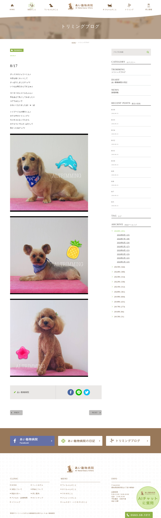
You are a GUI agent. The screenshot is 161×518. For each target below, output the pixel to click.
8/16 (113, 109)
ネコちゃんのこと (69, 489)
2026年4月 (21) (123, 250)
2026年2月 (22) (123, 258)
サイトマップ (37, 498)
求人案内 (35, 493)
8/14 (113, 130)
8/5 (112, 202)
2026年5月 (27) (123, 247)
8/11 (113, 151)
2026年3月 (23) (123, 254)
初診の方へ (16, 493)
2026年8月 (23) (123, 235)
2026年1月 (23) (123, 262)
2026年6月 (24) (123, 243)
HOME (74, 42)
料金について (37, 489)
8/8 (112, 181)
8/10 (113, 161)
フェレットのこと (69, 498)
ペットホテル (37, 485)
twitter (87, 392)
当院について (16, 489)
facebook (71, 392)
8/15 (113, 120)
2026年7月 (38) (123, 239)
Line (79, 392)
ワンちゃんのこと (69, 485)
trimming (18, 50)
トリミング (16, 502)
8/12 (113, 140)
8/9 (112, 171)
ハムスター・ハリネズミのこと (74, 502)
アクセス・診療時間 (19, 498)
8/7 (112, 192)
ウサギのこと (67, 493)
